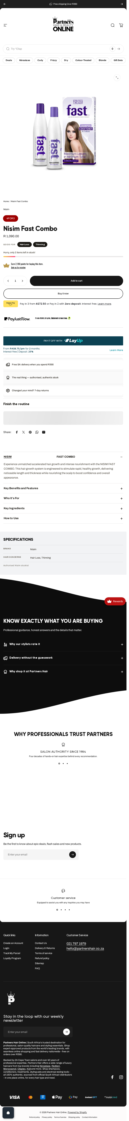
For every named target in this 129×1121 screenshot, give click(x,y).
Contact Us (41, 943)
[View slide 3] (67, 764)
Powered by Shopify (77, 1112)
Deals (9, 60)
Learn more (104, 303)
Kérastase (24, 60)
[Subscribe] (72, 854)
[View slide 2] (63, 764)
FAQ (37, 968)
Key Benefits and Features (21, 488)
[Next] (121, 4)
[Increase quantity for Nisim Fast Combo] (23, 281)
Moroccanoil (9, 1069)
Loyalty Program (12, 958)
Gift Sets (118, 60)
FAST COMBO (39, 456)
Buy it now (63, 293)
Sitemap (39, 963)
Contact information (89, 1117)
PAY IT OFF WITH (53, 341)
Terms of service (43, 953)
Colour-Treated (83, 60)
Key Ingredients (14, 508)
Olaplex (21, 1069)
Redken (56, 1066)
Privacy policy (47, 1117)
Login (6, 948)
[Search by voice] (112, 49)
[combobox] (59, 48)
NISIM (8, 456)
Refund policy (42, 958)
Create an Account (13, 943)
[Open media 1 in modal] (117, 77)
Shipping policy (74, 1117)
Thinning (40, 244)
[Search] (118, 49)
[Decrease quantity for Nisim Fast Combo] (7, 281)
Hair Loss (24, 244)
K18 (29, 1069)
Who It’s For (11, 498)
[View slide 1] (59, 764)
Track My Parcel (11, 953)
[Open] (8, 1112)
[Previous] (4, 4)
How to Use (11, 518)
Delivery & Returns (45, 948)
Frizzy (53, 60)
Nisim (6, 209)
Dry (66, 60)
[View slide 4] (69, 910)
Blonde (102, 60)
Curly (40, 60)
